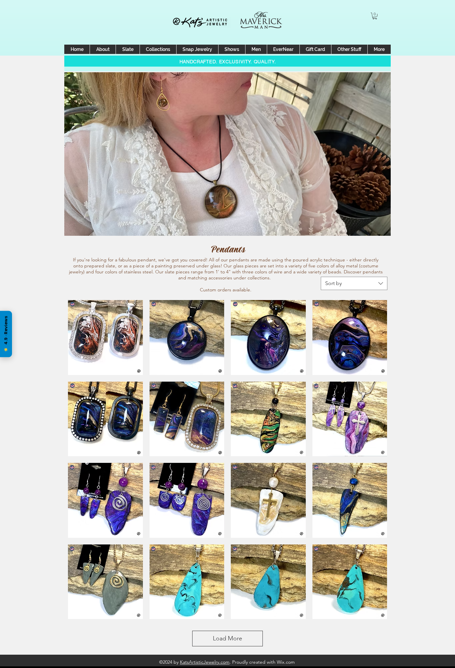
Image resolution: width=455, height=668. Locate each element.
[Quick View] (105, 337)
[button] (375, 16)
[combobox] (354, 283)
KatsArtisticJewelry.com (204, 662)
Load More (227, 638)
